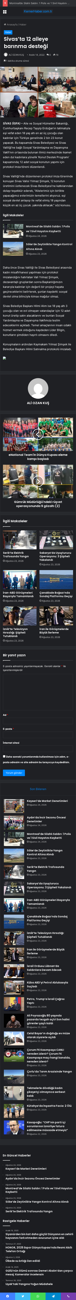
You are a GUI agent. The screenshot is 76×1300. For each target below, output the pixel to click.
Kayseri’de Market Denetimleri (47, 801)
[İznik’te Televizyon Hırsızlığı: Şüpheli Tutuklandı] (20, 616)
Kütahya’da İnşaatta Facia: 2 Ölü (49, 1106)
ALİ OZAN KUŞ (16, 54)
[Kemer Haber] (38, 11)
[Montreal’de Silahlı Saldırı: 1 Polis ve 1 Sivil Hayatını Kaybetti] (13, 231)
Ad (5, 714)
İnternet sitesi (11, 742)
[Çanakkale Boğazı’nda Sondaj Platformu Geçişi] (56, 579)
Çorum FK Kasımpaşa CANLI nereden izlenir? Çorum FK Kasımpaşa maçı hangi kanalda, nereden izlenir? (48, 1055)
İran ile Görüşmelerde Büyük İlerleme (54, 630)
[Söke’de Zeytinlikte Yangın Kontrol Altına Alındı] (13, 249)
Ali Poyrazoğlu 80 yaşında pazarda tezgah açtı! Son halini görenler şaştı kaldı (48, 1019)
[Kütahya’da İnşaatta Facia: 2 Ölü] (14, 1111)
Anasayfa (11, 24)
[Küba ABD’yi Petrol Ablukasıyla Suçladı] (14, 988)
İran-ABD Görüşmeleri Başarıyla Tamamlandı (18, 594)
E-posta (8, 728)
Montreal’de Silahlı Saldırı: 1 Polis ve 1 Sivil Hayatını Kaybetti (49, 836)
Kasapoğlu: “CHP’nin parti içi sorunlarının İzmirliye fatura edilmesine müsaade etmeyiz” (47, 1126)
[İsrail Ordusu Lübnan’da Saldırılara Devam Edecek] (14, 971)
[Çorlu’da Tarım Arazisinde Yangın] (14, 1077)
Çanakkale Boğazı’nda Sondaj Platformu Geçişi (55, 594)
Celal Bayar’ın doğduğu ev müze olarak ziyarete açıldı (48, 1035)
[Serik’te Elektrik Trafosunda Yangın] (20, 539)
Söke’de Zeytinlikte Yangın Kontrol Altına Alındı (45, 852)
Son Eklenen (38, 789)
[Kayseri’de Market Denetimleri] (14, 806)
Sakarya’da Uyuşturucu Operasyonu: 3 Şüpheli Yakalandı (55, 556)
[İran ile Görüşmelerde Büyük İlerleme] (56, 616)
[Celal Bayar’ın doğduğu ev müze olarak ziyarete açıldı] (14, 1038)
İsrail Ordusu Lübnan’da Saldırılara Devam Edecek (44, 968)
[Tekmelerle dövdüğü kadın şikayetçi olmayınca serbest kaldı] (14, 1093)
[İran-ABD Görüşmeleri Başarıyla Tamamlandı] (20, 579)
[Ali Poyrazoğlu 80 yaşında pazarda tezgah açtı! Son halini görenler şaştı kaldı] (14, 1021)
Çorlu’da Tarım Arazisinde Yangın (49, 1071)
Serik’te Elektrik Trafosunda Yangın (16, 554)
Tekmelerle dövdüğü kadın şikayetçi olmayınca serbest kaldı (46, 1092)
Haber (22, 24)
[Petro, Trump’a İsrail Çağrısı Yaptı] (14, 1004)
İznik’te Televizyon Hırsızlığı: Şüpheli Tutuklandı (15, 632)
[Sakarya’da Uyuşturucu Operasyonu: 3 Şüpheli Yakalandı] (56, 539)
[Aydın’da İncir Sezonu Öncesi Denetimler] (14, 823)
